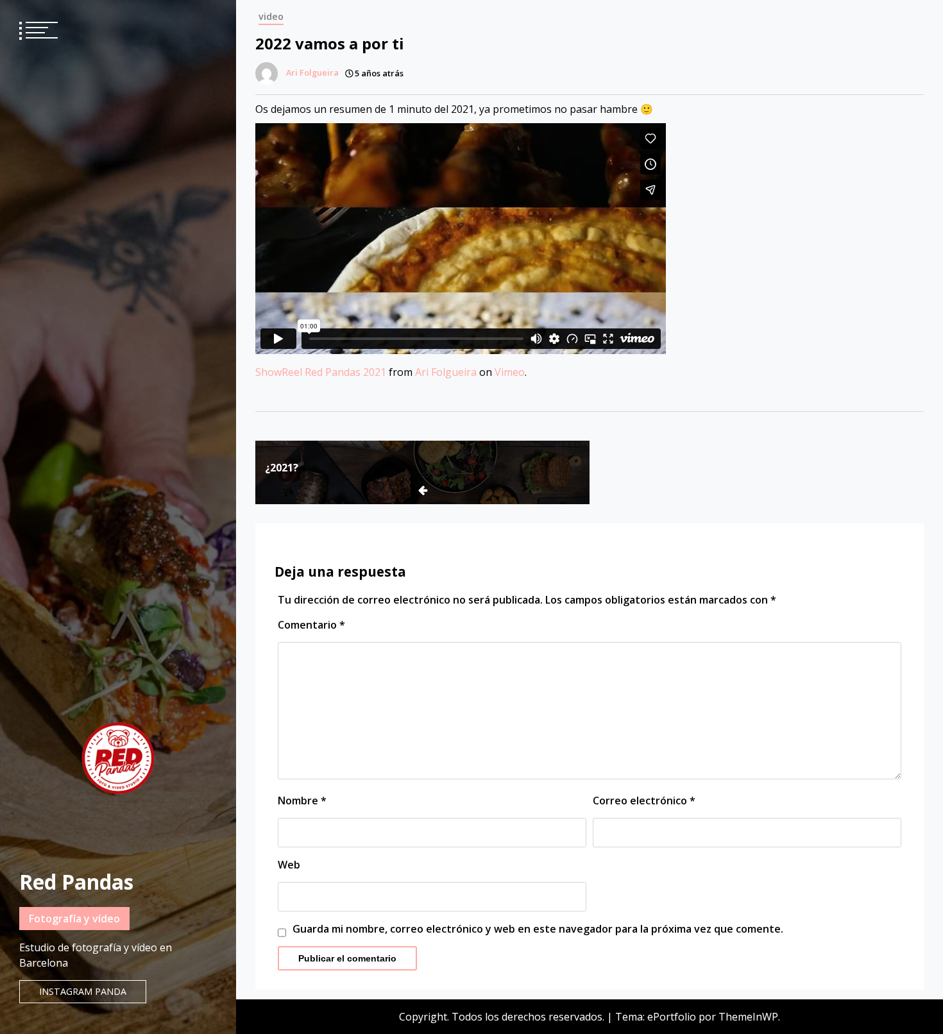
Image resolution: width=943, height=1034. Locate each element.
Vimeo (510, 372)
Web (289, 865)
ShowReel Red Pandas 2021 (320, 372)
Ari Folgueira (446, 372)
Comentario (311, 625)
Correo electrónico (644, 800)
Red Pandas (76, 881)
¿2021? (281, 468)
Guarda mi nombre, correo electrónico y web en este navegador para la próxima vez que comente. (538, 929)
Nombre (302, 800)
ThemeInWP (748, 1017)
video (271, 16)
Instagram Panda (82, 991)
